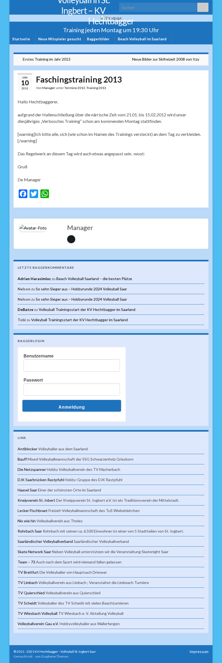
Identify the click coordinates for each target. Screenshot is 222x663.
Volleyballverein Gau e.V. (38, 623)
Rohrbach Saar (30, 531)
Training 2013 (96, 88)
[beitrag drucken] (200, 88)
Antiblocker (27, 449)
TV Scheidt (27, 603)
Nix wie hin (27, 520)
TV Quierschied (31, 592)
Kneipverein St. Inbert (36, 500)
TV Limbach (28, 582)
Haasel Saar (27, 490)
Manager (48, 88)
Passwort (33, 380)
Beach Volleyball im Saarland (142, 39)
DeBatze (25, 309)
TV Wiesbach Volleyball (37, 613)
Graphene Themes (54, 656)
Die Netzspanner (32, 469)
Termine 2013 (74, 88)
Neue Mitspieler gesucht (59, 39)
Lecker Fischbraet (33, 510)
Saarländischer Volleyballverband (45, 541)
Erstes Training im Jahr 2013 (46, 59)
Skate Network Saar (34, 551)
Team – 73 (26, 562)
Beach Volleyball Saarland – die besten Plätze (94, 278)
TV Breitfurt (28, 572)
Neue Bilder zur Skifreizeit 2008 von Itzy (165, 59)
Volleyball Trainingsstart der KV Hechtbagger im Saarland (87, 309)
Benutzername (39, 356)
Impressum (199, 651)
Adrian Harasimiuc (34, 278)
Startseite (21, 39)
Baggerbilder (98, 39)
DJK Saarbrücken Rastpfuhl (41, 479)
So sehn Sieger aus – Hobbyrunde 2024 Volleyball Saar (81, 289)
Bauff (22, 459)
